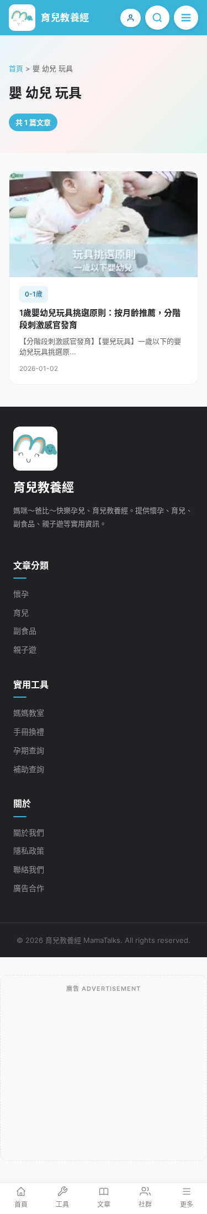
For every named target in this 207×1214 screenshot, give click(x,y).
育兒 (21, 612)
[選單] (186, 18)
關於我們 (28, 832)
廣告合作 (28, 888)
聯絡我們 (28, 869)
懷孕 (21, 593)
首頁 (16, 68)
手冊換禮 (28, 731)
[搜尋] (157, 18)
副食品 (24, 630)
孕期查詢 (28, 750)
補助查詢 (28, 769)
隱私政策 (28, 850)
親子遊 (24, 649)
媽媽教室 (28, 712)
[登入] (130, 18)
